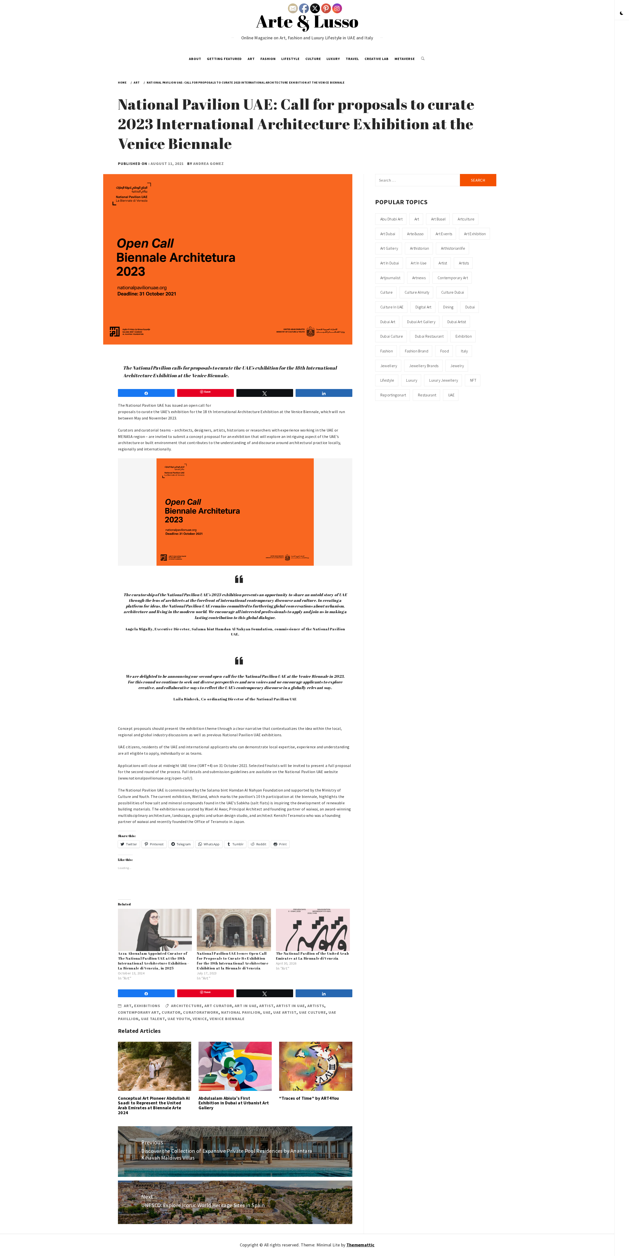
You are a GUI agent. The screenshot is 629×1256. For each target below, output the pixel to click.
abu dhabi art (391, 219)
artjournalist (390, 277)
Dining (448, 306)
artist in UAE (290, 1005)
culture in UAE (391, 306)
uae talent (153, 1018)
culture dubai (452, 292)
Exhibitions (147, 1005)
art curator (218, 1005)
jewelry (457, 365)
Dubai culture (391, 336)
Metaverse (405, 59)
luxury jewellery (443, 380)
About (195, 59)
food (444, 350)
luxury (411, 380)
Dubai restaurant (429, 336)
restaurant (427, 394)
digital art (423, 306)
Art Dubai (387, 233)
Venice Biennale (227, 1018)
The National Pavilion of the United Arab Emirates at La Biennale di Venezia (312, 956)
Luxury (333, 59)
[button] (621, 13)
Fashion (268, 59)
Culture (313, 59)
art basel (438, 219)
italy (464, 350)
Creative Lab (377, 59)
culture (386, 292)
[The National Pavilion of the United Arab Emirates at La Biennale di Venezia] (313, 930)
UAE (267, 1012)
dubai (470, 306)
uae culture (312, 1012)
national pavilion (240, 1012)
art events (444, 233)
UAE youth (179, 1018)
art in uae (246, 1005)
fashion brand (416, 350)
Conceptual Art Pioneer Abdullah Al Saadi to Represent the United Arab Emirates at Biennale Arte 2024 (154, 1105)
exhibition (464, 336)
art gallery (389, 248)
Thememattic (360, 1245)
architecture (186, 1005)
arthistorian (419, 248)
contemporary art (138, 1012)
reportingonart (393, 394)
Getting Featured (224, 59)
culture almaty (417, 292)
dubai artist (456, 321)
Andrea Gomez (208, 163)
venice (200, 1018)
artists (315, 1005)
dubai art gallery (421, 321)
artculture (466, 219)
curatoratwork (201, 1012)
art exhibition (475, 233)
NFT (473, 380)
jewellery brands (423, 365)
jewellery (388, 365)
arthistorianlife (453, 248)
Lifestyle (290, 59)
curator (171, 1012)
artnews (419, 277)
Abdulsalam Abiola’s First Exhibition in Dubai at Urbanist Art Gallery (234, 1103)
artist (266, 1005)
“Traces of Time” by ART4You (309, 1098)
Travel (352, 59)
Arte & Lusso (307, 20)
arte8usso (415, 233)
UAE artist (285, 1012)
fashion (386, 350)
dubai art (387, 321)
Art (251, 59)
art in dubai (389, 262)
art (417, 219)
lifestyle (387, 380)
